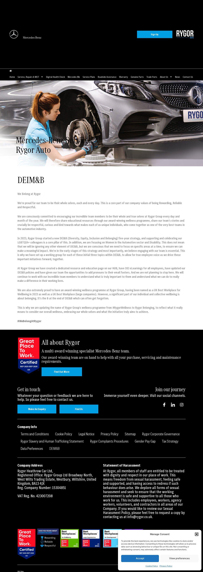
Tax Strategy (170, 441)
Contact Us (188, 76)
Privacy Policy (166, 566)
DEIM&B (54, 448)
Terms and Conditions (35, 433)
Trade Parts (151, 76)
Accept (140, 558)
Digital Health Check (55, 76)
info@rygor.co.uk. (140, 516)
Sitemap (130, 433)
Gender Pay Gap (145, 441)
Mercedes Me (74, 76)
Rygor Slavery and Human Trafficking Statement (52, 441)
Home (12, 76)
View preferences (179, 558)
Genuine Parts (137, 76)
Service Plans (89, 76)
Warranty (123, 76)
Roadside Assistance (107, 76)
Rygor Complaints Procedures (109, 441)
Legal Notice (86, 433)
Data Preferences (32, 448)
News (177, 76)
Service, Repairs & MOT (28, 76)
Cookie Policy (152, 566)
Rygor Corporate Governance (161, 433)
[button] (196, 534)
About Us (164, 76)
